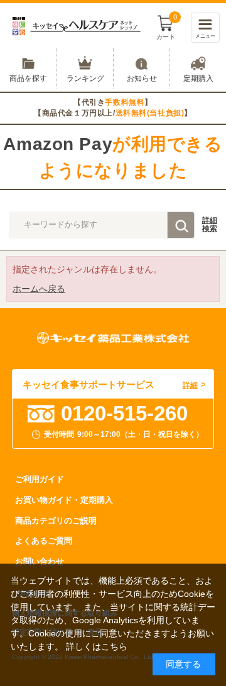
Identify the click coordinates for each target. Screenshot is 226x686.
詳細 (209, 224)
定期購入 (198, 78)
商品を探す (28, 78)
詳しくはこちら (96, 646)
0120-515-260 (124, 413)
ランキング (85, 78)
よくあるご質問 (43, 540)
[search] (181, 225)
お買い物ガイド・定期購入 (64, 500)
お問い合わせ (39, 561)
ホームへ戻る (39, 289)
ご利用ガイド (39, 479)
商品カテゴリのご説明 (56, 520)
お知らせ (142, 78)
